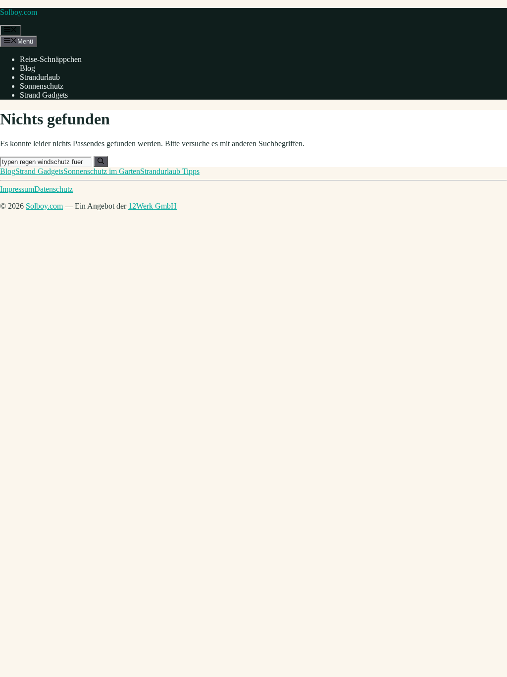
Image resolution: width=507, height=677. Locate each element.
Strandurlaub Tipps (170, 171)
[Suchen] (101, 161)
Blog (27, 68)
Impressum (17, 189)
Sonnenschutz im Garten (101, 171)
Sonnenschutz (41, 86)
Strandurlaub (40, 77)
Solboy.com (18, 12)
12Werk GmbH (152, 206)
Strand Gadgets (44, 95)
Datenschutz (53, 189)
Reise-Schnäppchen (51, 59)
